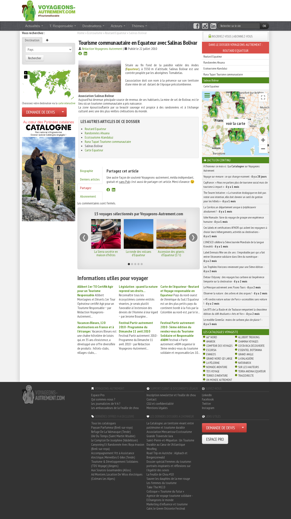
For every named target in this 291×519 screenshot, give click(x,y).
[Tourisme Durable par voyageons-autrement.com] (48, 10)
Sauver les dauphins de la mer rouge (168, 478)
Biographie (86, 171)
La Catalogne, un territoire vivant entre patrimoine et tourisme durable (170, 425)
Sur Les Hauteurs (248, 367)
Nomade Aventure (216, 367)
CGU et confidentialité (160, 403)
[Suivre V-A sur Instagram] (205, 26)
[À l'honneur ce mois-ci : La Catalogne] (48, 170)
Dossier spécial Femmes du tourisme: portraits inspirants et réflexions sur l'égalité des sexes (169, 465)
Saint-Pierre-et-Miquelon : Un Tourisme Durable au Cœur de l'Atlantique (170, 442)
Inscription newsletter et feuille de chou (171, 395)
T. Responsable (61, 25)
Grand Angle (246, 354)
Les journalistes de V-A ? (105, 403)
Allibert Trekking (248, 337)
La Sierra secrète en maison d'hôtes (106, 253)
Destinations (92, 25)
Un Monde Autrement (219, 380)
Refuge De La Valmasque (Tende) (111, 431)
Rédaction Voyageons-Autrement (102, 48)
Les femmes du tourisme (162, 483)
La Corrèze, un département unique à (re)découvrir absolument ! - (229, 209)
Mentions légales (157, 408)
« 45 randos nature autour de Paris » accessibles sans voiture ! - (235, 301)
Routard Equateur (115, 33)
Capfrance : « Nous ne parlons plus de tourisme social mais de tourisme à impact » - (235, 185)
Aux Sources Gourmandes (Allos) (111, 470)
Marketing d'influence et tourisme (167, 504)
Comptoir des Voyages (219, 346)
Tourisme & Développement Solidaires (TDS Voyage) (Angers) (114, 463)
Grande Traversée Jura (160, 436)
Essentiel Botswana (250, 350)
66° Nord (211, 337)
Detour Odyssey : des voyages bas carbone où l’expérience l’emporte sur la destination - (233, 279)
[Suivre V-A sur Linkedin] (213, 26)
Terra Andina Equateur (252, 371)
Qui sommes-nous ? (103, 399)
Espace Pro (98, 395)
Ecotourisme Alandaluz (99, 137)
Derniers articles (90, 179)
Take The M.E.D (156, 487)
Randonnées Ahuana (97, 133)
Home (81, 33)
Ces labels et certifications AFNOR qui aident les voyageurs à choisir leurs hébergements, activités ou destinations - (235, 232)
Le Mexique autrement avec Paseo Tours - (232, 287)
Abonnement (88, 196)
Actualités (33, 25)
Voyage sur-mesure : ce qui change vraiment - (235, 176)
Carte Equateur (94, 150)
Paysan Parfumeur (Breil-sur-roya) (112, 427)
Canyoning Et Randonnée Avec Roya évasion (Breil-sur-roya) (117, 446)
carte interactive (66, 103)
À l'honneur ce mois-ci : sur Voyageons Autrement (231, 168)
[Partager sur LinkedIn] (85, 54)
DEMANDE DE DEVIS (40, 112)
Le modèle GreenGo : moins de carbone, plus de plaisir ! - (232, 322)
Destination (32, 40)
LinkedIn (207, 395)
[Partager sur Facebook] (80, 54)
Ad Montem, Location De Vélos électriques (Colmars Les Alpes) (117, 476)
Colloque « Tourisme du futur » (165, 491)
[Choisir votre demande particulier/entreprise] (63, 112)
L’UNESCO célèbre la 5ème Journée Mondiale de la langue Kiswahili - (233, 244)
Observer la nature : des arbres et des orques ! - (235, 293)
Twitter (206, 403)
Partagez (85, 188)
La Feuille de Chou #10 (160, 474)
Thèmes (138, 25)
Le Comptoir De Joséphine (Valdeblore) (114, 440)
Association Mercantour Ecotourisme (169, 431)
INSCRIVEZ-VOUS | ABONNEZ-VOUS (232, 36)
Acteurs (117, 25)
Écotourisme (94, 33)
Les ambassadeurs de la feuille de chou (115, 408)
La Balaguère (246, 358)
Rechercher (34, 58)
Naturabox (244, 363)
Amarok (210, 341)
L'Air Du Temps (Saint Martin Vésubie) (113, 436)
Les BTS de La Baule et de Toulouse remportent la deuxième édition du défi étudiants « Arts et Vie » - (235, 312)
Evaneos (211, 354)
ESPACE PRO (215, 439)
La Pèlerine (213, 363)
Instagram (208, 408)
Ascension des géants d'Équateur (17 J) (171, 253)
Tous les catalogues (103, 423)
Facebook (208, 399)
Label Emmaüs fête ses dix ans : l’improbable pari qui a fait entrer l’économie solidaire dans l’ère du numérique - (234, 256)
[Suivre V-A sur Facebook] (196, 26)
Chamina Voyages (248, 341)
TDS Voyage (212, 371)
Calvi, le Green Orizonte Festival (166, 508)
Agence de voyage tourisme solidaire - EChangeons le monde (170, 497)
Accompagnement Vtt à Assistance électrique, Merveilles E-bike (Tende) (113, 455)
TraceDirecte (246, 375)
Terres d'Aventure (217, 375)
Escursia (211, 350)
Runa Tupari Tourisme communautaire (108, 141)
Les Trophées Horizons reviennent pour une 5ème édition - (233, 269)
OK (264, 26)
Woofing (152, 449)
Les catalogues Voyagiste (220, 332)
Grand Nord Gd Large (219, 358)
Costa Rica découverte (251, 346)
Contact (152, 399)
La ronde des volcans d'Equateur (138, 253)
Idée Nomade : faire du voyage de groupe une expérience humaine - (233, 219)
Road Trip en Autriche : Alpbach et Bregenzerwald (167, 455)
